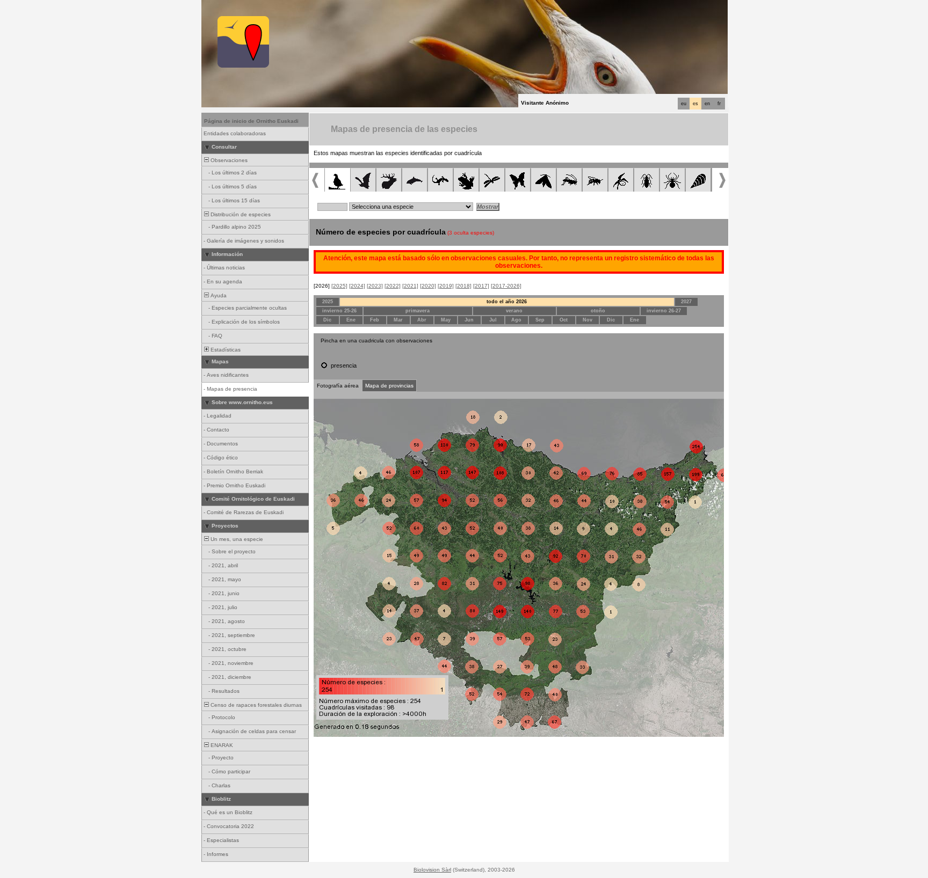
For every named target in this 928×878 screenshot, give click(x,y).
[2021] (410, 286)
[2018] (463, 286)
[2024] (357, 286)
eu (683, 103)
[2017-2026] (506, 286)
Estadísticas (225, 350)
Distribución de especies (240, 214)
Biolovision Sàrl (432, 870)
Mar (398, 320)
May (446, 320)
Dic (327, 320)
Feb (374, 320)
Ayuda (218, 295)
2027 (686, 301)
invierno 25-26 (339, 310)
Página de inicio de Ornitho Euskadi (251, 121)
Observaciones (228, 160)
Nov (587, 320)
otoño (598, 310)
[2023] (375, 286)
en (707, 103)
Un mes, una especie (236, 539)
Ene (351, 320)
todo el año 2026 (507, 301)
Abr (421, 320)
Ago (516, 320)
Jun (469, 320)
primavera (417, 310)
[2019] (446, 286)
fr (719, 103)
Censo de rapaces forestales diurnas (255, 705)
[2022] (393, 286)
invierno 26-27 (664, 310)
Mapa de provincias (389, 386)
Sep (540, 320)
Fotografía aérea (338, 386)
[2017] (481, 286)
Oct (564, 320)
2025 (327, 301)
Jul (493, 320)
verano (514, 310)
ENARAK (221, 745)
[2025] (339, 286)
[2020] (428, 286)
